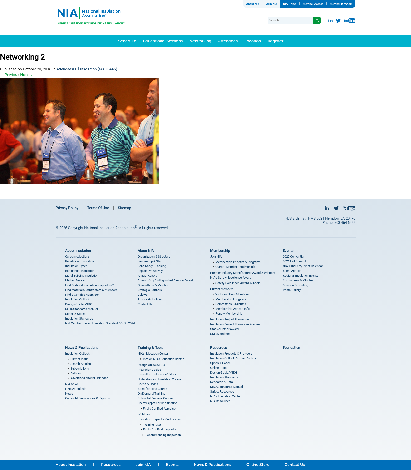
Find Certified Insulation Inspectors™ (89, 285)
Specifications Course (152, 388)
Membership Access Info (232, 308)
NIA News (72, 384)
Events (288, 251)
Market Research (76, 280)
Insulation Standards (79, 318)
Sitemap (124, 208)
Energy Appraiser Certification (157, 403)
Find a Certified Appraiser (82, 294)
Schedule (127, 41)
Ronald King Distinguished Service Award (165, 280)
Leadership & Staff (150, 261)
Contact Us (145, 304)
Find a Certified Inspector (159, 429)
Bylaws (142, 294)
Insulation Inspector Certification (159, 419)
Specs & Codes (75, 313)
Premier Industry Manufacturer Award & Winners (242, 273)
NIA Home (289, 3)
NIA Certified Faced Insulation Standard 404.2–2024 (100, 323)
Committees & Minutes (153, 285)
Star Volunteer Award (224, 329)
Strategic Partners (150, 290)
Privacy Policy (67, 208)
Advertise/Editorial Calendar (89, 378)
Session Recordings (296, 285)
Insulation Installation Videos (157, 374)
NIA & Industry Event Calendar (303, 266)
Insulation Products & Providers (231, 353)
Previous (9, 74)
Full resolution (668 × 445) (95, 69)
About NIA (252, 3)
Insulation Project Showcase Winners (235, 324)
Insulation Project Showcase (229, 319)
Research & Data (221, 382)
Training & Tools (150, 347)
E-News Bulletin (75, 388)
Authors (75, 373)
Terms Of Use (98, 208)
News (69, 393)
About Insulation (78, 251)
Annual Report (147, 275)
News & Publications (81, 347)
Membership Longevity (230, 299)
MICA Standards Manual (81, 309)
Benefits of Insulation (79, 261)
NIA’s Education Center (153, 353)
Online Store (218, 368)
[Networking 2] (205, 131)
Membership (220, 251)
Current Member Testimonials (235, 267)
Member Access (313, 3)
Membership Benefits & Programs (238, 262)
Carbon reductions (77, 256)
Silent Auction (292, 271)
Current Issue (79, 359)
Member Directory (341, 3)
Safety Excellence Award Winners (238, 283)
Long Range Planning (152, 266)
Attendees (228, 41)
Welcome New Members (232, 294)
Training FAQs (152, 424)
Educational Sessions (163, 41)
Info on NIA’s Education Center (163, 359)
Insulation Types (76, 266)
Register (275, 41)
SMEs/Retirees (220, 333)
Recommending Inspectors (163, 435)
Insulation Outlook (77, 299)
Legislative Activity (150, 271)
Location (252, 41)
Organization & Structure (154, 256)
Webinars (144, 414)
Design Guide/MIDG (78, 304)
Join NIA (271, 3)
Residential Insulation (79, 271)
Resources (218, 347)
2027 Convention (294, 256)
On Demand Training (151, 393)
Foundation (291, 347)
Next (26, 74)
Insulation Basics (149, 369)
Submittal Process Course (155, 398)
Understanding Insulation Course (159, 379)
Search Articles (80, 363)
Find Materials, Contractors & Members (91, 290)
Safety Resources (222, 391)
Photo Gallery (292, 290)
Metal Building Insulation (81, 275)
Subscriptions (79, 368)
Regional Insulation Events (300, 275)
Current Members (222, 289)
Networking (200, 41)
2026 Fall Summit (294, 261)
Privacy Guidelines (150, 299)
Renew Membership (228, 313)
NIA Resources (220, 401)
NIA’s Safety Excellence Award (230, 277)
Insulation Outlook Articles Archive (233, 358)
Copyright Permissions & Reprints (87, 398)
